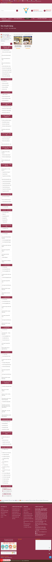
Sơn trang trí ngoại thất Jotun (6, 281)
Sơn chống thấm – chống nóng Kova (6, 333)
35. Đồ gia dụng (5, 482)
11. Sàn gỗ (27, 18)
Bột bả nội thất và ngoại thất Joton (6, 324)
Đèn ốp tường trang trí (6, 154)
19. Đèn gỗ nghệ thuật (6, 421)
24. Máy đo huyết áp (6, 456)
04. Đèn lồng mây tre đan (6, 106)
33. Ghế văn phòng (5, 479)
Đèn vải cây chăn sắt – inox (6, 144)
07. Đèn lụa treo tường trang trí (5, 152)
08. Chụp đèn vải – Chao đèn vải (6, 169)
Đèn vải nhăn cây (5, 100)
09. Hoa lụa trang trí (5, 196)
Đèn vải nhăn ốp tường (6, 98)
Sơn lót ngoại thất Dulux (6, 364)
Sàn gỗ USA (4, 218)
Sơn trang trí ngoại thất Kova (6, 344)
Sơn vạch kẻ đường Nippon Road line (6, 237)
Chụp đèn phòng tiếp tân (6, 181)
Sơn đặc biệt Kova (5, 338)
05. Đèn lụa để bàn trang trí (6, 120)
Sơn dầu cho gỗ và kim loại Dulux (6, 360)
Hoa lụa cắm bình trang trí (6, 199)
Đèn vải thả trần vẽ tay (6, 66)
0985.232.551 (7, 494)
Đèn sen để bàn (5, 87)
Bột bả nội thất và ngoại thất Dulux (6, 378)
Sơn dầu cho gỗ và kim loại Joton (6, 307)
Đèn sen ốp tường (5, 85)
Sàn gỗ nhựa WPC (5, 216)
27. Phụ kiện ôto (5, 464)
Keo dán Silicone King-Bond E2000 (18, 46)
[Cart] (50, 19)
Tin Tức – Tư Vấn (3, 515)
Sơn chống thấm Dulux (6, 356)
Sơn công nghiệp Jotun (6, 271)
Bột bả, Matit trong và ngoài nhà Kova (5, 348)
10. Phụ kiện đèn (5, 206)
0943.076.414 (7, 489)
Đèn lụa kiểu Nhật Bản (6, 75)
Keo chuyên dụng (5, 212)
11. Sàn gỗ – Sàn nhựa (27, 527)
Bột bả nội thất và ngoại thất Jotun (6, 289)
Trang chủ (3, 18)
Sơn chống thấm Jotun (6, 269)
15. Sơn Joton (4, 299)
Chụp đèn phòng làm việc (6, 185)
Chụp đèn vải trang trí (6, 172)
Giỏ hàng (13, 518)
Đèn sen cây (4, 89)
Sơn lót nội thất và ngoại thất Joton (6, 312)
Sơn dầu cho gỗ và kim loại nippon (6, 246)
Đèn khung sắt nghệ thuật (6, 70)
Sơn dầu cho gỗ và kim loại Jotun (6, 275)
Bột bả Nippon (5, 257)
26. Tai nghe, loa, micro (5, 462)
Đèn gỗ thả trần (5, 427)
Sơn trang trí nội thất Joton (6, 319)
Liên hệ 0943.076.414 (6, 20)
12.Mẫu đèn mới (5, 228)
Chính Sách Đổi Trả (15, 512)
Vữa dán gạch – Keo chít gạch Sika (6, 411)
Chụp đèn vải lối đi (5, 191)
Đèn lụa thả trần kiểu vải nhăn (6, 59)
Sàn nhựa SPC (5, 220)
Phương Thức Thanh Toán (16, 513)
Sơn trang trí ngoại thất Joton (6, 316)
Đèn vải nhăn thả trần (6, 96)
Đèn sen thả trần (5, 83)
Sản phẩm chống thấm (6, 401)
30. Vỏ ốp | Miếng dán (6, 473)
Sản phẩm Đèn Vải (18, 18)
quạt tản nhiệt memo (8, 557)
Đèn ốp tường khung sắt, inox (6, 161)
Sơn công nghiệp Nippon (6, 240)
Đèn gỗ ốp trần (5, 425)
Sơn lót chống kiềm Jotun (6, 277)
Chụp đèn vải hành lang (6, 189)
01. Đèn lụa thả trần (5, 50)
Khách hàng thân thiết (4, 510)
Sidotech (2, 557)
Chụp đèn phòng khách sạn (6, 179)
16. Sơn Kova (4, 329)
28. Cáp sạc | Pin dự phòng (5, 467)
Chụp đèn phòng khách (6, 183)
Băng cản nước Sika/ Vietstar (5, 390)
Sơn (33, 18)
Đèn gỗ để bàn (5, 423)
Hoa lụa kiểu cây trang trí (6, 201)
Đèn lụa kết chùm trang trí (6, 72)
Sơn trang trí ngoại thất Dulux (6, 370)
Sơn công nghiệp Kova (6, 336)
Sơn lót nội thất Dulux (6, 366)
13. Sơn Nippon (5, 233)
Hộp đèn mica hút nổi (6, 442)
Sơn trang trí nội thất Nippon (5, 255)
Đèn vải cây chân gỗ (5, 140)
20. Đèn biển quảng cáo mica (6, 438)
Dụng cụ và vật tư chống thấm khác (6, 395)
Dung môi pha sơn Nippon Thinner (6, 261)
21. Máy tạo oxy (5, 449)
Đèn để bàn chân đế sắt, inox (6, 130)
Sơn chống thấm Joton (6, 301)
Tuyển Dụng (3, 513)
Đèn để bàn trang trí (5, 122)
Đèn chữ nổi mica (5, 440)
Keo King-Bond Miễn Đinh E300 (28, 46)
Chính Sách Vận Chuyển (16, 515)
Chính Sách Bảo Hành (15, 510)
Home (2, 28)
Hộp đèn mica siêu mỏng (6, 444)
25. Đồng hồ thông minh (5, 459)
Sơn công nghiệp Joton (6, 303)
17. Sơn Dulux (4, 354)
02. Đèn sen (4, 81)
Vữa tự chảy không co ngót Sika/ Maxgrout (6, 416)
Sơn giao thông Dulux (6, 362)
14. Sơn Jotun (4, 267)
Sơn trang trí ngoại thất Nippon (6, 250)
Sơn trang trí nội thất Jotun (6, 285)
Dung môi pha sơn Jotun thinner (6, 293)
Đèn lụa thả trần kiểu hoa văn (6, 64)
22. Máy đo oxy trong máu (6, 452)
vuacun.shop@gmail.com (42, 531)
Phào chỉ (3, 214)
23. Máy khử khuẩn (5, 454)
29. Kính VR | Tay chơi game (6, 471)
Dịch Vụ (10, 18)
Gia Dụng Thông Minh (42, 18)
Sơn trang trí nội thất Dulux (6, 374)
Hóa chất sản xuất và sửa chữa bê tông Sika (6, 399)
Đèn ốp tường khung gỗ (6, 156)
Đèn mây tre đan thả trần (6, 108)
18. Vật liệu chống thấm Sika (6, 386)
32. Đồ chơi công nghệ (6, 477)
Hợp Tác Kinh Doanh (4, 512)
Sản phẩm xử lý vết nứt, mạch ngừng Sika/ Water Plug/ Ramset (6, 406)
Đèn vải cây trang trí (5, 138)
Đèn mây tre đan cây (6, 112)
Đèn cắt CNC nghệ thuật (6, 68)
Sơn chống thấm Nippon (6, 242)
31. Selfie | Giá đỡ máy (6, 475)
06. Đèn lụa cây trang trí (6, 136)
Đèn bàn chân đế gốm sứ (6, 126)
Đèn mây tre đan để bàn (6, 110)
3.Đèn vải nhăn (5, 94)
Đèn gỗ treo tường (5, 429)
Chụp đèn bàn (4, 174)
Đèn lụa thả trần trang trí (6, 52)
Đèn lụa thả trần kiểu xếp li (6, 55)
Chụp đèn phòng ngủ (6, 187)
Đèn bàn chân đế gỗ (5, 124)
